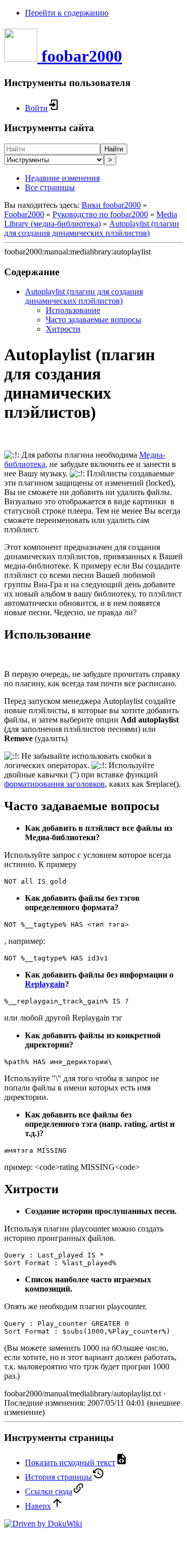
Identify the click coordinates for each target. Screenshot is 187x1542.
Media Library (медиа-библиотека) (90, 219)
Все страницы (50, 187)
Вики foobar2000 (111, 205)
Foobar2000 (24, 214)
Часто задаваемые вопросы (93, 319)
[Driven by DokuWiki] (43, 1523)
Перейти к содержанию (67, 12)
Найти (113, 149)
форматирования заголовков (54, 784)
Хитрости (63, 328)
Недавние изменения (62, 178)
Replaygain (45, 984)
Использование (73, 310)
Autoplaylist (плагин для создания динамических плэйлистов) (91, 228)
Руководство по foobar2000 (100, 214)
